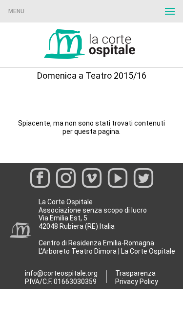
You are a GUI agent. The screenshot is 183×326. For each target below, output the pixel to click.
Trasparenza (135, 273)
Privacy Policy (136, 281)
